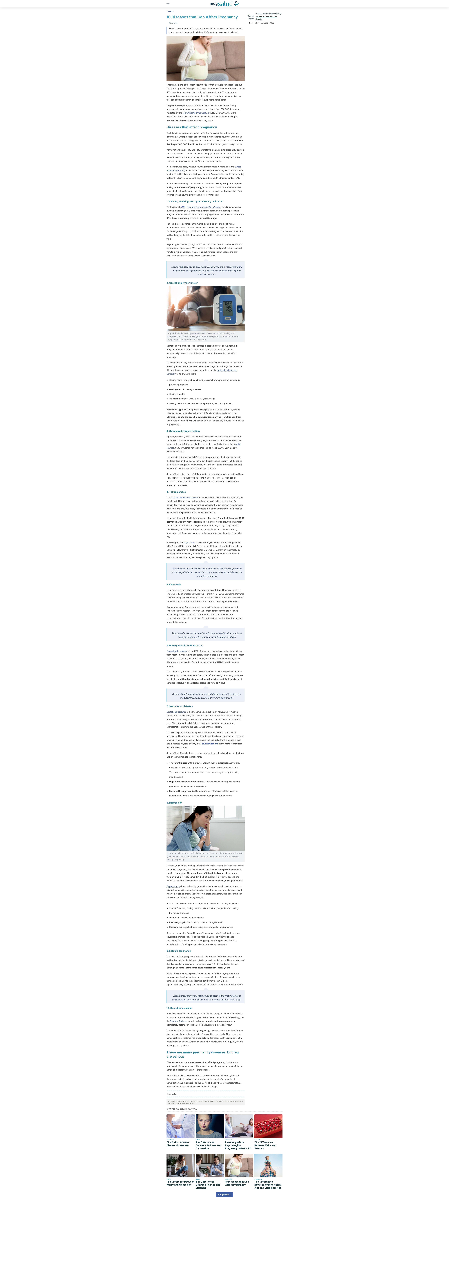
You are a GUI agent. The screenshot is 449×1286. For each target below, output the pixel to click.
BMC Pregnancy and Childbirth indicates (200, 207)
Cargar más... (224, 1194)
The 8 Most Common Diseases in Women (178, 1144)
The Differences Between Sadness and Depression (208, 1145)
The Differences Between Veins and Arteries (265, 1145)
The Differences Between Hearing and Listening (208, 1184)
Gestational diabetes (176, 712)
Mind (198, 1140)
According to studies (177, 651)
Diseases (170, 11)
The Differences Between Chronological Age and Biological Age (267, 1184)
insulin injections (209, 743)
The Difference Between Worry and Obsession (180, 1183)
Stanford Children (178, 1021)
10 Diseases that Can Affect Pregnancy (237, 1183)
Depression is (173, 886)
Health (257, 1140)
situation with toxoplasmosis (184, 497)
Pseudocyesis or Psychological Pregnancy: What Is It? (238, 1145)
